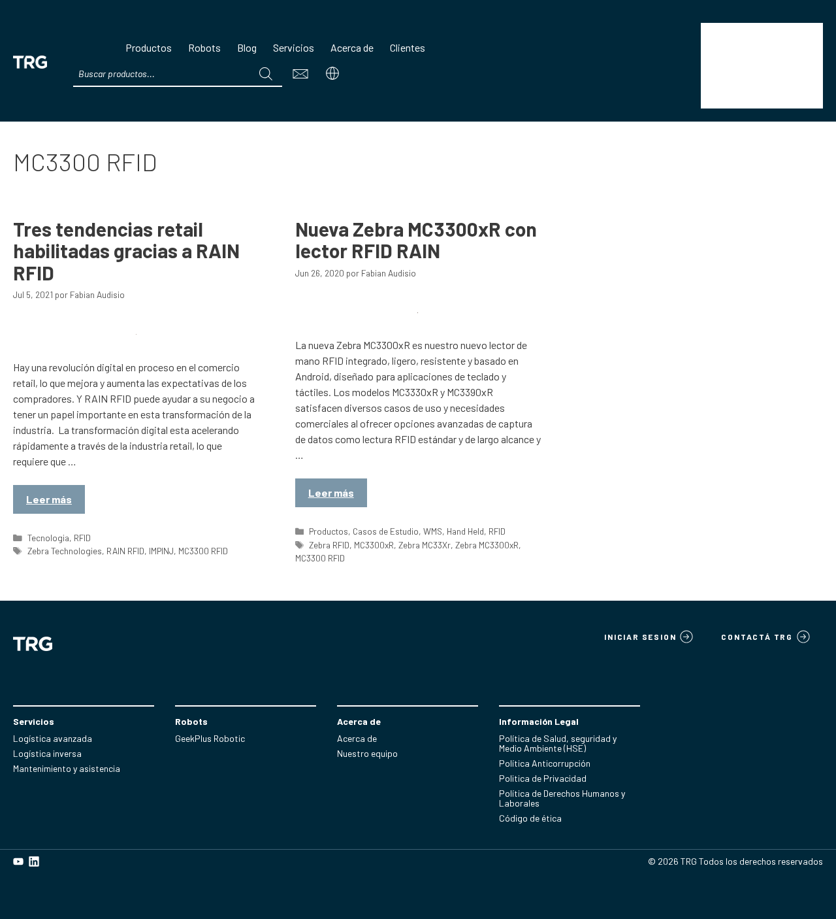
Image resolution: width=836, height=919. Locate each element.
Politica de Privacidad (543, 778)
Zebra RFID (329, 544)
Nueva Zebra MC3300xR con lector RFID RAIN (416, 240)
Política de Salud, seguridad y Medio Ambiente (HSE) (558, 743)
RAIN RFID (125, 550)
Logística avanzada (52, 738)
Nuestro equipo (367, 753)
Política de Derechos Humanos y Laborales (562, 798)
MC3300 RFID (203, 550)
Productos (328, 531)
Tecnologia (48, 537)
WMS (432, 531)
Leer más (49, 499)
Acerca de (357, 738)
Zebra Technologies (64, 550)
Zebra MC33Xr (424, 544)
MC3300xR (374, 544)
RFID (82, 537)
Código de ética (530, 818)
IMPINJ (161, 550)
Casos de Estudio (386, 531)
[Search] (265, 74)
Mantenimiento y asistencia (66, 768)
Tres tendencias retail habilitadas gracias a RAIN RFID (126, 250)
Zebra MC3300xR (487, 544)
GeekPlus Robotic (210, 738)
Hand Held (465, 531)
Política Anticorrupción (544, 763)
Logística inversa (47, 753)
